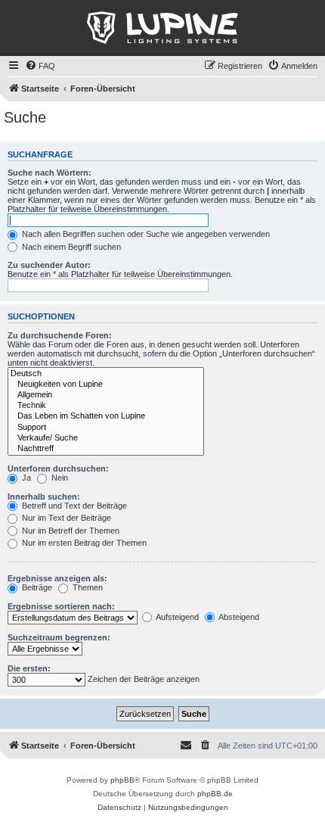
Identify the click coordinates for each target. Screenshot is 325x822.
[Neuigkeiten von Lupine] (106, 384)
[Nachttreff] (106, 449)
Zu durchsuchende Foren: (60, 335)
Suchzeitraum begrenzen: (59, 637)
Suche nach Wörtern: (49, 172)
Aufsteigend (176, 616)
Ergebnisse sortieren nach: (61, 606)
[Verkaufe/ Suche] (106, 438)
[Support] (106, 427)
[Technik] (106, 405)
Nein (58, 477)
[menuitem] (40, 66)
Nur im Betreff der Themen (69, 530)
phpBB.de (215, 793)
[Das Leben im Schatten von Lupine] (106, 416)
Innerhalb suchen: (44, 496)
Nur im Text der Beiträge (65, 517)
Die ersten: (29, 668)
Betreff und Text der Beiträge (73, 505)
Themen (86, 587)
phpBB (122, 780)
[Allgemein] (106, 395)
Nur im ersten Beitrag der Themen (83, 542)
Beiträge (36, 587)
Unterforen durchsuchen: (58, 468)
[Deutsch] (106, 374)
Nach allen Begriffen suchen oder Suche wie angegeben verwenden (145, 233)
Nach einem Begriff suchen (70, 246)
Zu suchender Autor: (49, 264)
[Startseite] (162, 28)
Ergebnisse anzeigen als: (57, 578)
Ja (25, 477)
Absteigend (238, 616)
